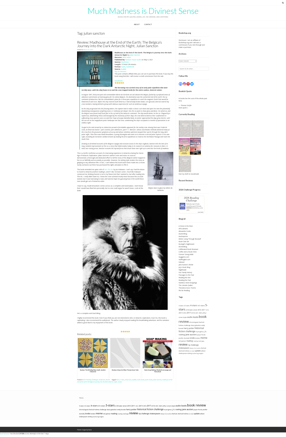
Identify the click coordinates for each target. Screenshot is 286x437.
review (120, 382)
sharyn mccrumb (195, 348)
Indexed (181, 262)
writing (189, 353)
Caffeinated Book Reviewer (188, 249)
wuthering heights (197, 353)
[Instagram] (184, 84)
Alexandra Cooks (185, 231)
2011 (204, 310)
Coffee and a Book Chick (188, 252)
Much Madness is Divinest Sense (143, 11)
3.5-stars (187, 306)
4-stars (193, 305)
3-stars (181, 306)
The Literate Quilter (186, 285)
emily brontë (121, 410)
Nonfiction (125, 62)
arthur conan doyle (168, 406)
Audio (123, 67)
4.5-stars (201, 305)
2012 (207, 310)
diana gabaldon (196, 325)
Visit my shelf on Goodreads (189, 174)
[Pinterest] (188, 84)
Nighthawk (182, 270)
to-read (192, 351)
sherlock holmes (184, 351)
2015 (181, 313)
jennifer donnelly (184, 338)
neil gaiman (182, 341)
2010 (199, 310)
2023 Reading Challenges (90, 380)
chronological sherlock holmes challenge (92, 410)
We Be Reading (184, 290)
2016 (184, 313)
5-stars (122, 380)
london (197, 338)
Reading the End (184, 277)
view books (200, 212)
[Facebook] (180, 84)
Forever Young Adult (186, 254)
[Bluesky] (192, 84)
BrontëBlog (183, 247)
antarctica (128, 380)
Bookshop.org (184, 42)
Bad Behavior (5, 434)
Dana (188, 204)
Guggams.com (184, 257)
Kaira (90, 430)
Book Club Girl (184, 241)
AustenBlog (183, 234)
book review (148, 380)
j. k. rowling (177, 409)
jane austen (191, 334)
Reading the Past (185, 280)
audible (134, 380)
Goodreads (119, 81)
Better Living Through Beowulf (190, 239)
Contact (148, 24)
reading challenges (198, 341)
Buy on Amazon (120, 71)
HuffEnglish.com (184, 259)
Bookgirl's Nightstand (186, 244)
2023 (118, 380)
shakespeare (184, 348)
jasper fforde (201, 335)
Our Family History (185, 272)
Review (108, 380)
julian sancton (157, 380)
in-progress (200, 332)
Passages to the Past (186, 275)
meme (203, 337)
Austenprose (183, 236)
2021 (196, 313)
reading (189, 341)
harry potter (189, 328)
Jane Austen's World (186, 265)
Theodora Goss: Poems (187, 288)
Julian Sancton (135, 55)
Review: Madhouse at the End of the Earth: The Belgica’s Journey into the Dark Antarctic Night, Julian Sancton (119, 44)
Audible (123, 69)
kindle (192, 338)
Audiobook (130, 67)
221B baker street (191, 310)
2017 (189, 312)
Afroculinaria (183, 229)
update (198, 351)
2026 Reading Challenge (191, 199)
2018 (193, 313)
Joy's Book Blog (184, 267)
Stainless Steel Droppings (188, 283)
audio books (140, 380)
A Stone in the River (186, 226)
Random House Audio (133, 60)
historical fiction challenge (191, 330)
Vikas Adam (127, 57)
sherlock (203, 348)
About (137, 24)
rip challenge (193, 345)
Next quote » (183, 108)
